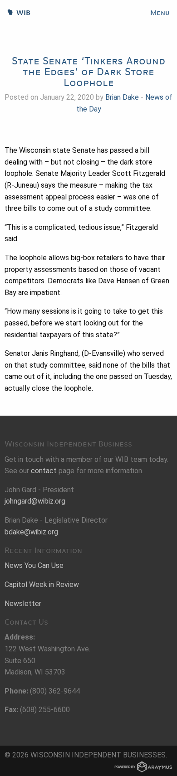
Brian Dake (122, 97)
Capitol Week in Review (42, 584)
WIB (15, 13)
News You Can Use (34, 565)
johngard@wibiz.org (35, 501)
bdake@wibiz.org (31, 532)
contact (44, 470)
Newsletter (23, 603)
